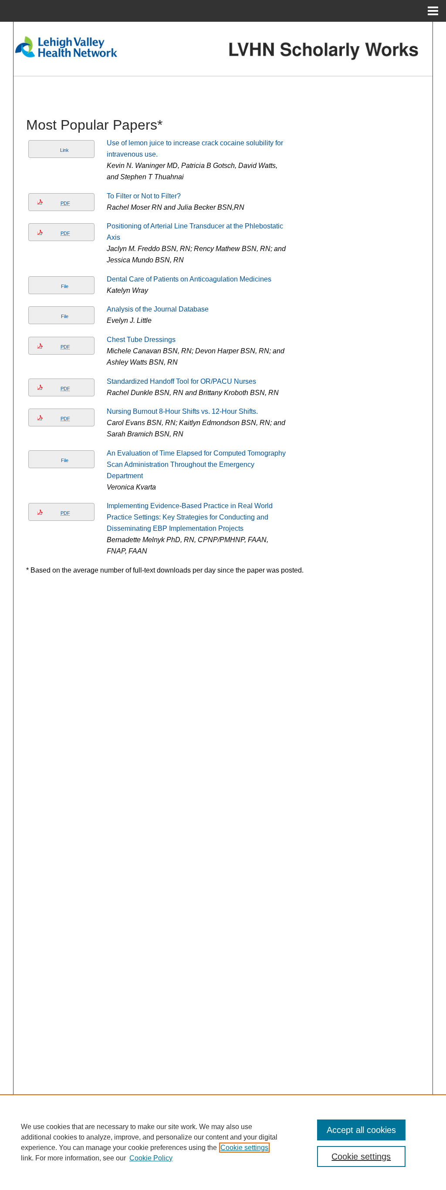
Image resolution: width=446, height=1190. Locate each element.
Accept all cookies (361, 1130)
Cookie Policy (150, 1158)
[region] (223, 1142)
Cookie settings (244, 1147)
